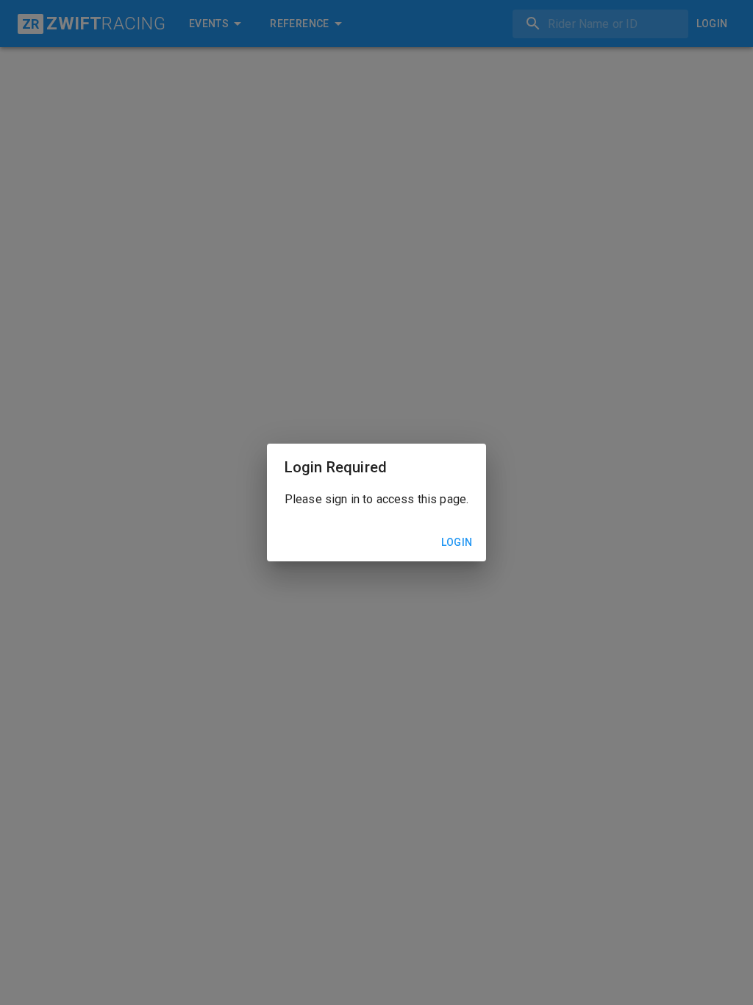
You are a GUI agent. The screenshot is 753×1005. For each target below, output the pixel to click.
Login (457, 542)
